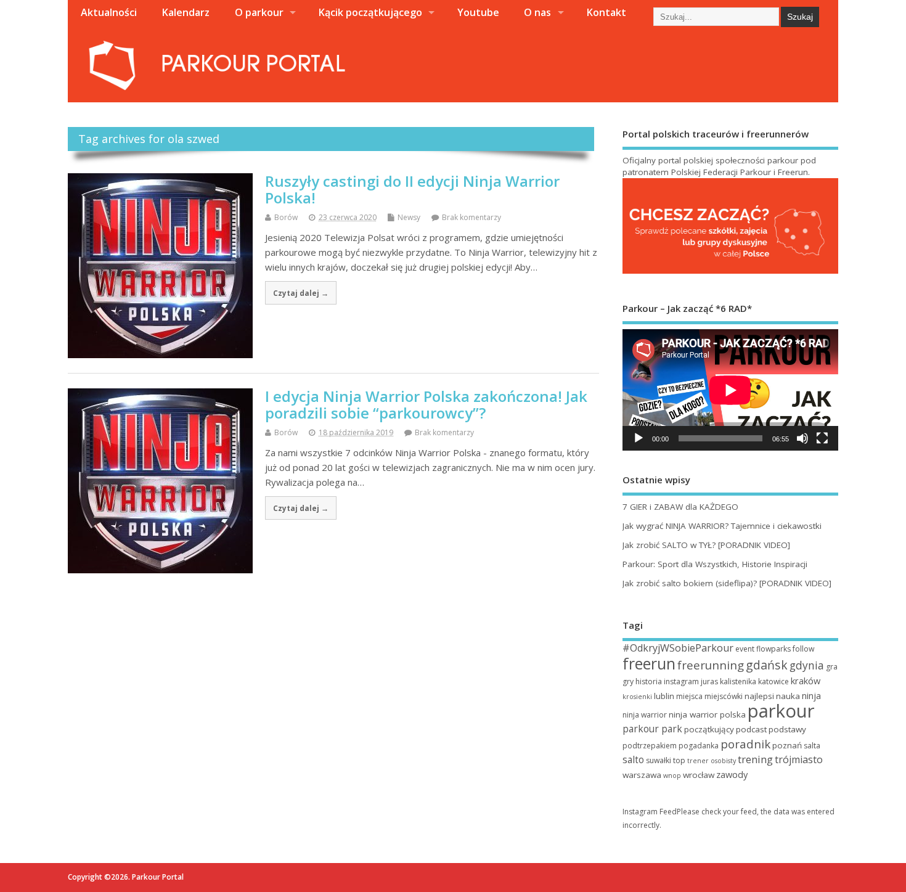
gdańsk (767, 665)
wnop (672, 775)
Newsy (409, 217)
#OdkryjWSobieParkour (677, 648)
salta (812, 745)
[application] (730, 390)
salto (633, 759)
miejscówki (723, 696)
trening (755, 759)
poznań (787, 745)
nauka (788, 696)
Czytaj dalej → (301, 293)
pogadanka (699, 745)
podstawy (787, 729)
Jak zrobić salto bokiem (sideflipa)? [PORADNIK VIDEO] (726, 583)
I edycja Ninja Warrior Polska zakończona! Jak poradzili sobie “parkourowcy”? (426, 404)
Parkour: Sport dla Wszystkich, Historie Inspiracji (714, 564)
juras (709, 681)
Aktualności (109, 12)
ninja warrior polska (707, 714)
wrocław (698, 774)
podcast (751, 729)
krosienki (637, 696)
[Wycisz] (802, 438)
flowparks (773, 649)
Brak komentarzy (471, 217)
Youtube (478, 12)
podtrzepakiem (649, 745)
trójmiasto (799, 759)
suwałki (658, 760)
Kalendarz (185, 12)
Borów (286, 217)
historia (648, 681)
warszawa (641, 774)
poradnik (745, 744)
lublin (664, 696)
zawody (732, 774)
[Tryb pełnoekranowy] (822, 438)
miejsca (689, 696)
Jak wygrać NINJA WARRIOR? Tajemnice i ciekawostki (722, 525)
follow (803, 649)
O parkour (259, 12)
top (679, 760)
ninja (811, 695)
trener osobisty (711, 760)
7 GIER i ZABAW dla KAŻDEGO (680, 506)
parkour (781, 710)
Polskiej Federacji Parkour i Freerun (739, 172)
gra (832, 666)
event (744, 649)
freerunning (710, 665)
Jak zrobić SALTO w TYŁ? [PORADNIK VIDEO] (706, 544)
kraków (805, 680)
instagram (681, 681)
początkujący (709, 729)
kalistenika (738, 681)
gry (628, 681)
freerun (648, 663)
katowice (773, 681)
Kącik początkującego (370, 12)
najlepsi (759, 696)
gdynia (807, 665)
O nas (537, 12)
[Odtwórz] (638, 438)
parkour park (652, 728)
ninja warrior (644, 715)
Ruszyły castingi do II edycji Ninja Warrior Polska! (412, 189)
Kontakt (606, 12)
